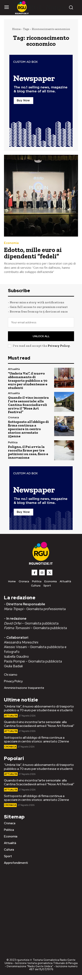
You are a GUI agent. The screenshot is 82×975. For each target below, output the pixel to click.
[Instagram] (42, 572)
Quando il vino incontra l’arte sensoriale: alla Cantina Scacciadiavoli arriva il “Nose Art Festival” (28, 404)
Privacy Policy (59, 346)
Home (16, 29)
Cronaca (13, 417)
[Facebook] (34, 572)
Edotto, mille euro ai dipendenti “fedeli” (33, 253)
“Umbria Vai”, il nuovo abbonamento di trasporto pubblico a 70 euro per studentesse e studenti (27, 380)
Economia (11, 243)
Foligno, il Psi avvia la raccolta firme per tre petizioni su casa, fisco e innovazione (28, 452)
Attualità (14, 369)
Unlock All (41, 336)
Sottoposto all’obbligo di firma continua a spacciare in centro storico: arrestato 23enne (28, 429)
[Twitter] (49, 572)
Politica (13, 442)
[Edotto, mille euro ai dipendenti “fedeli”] (41, 196)
